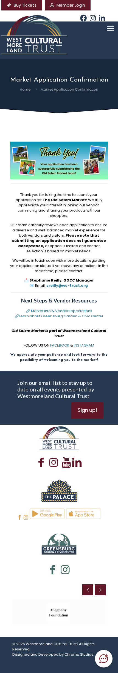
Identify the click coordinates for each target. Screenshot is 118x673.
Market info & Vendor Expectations (61, 310)
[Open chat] (104, 658)
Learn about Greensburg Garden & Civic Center (61, 316)
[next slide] (100, 589)
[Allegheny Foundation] (59, 612)
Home (25, 89)
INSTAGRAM (84, 345)
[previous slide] (87, 589)
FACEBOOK (59, 345)
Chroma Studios (78, 654)
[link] (59, 490)
